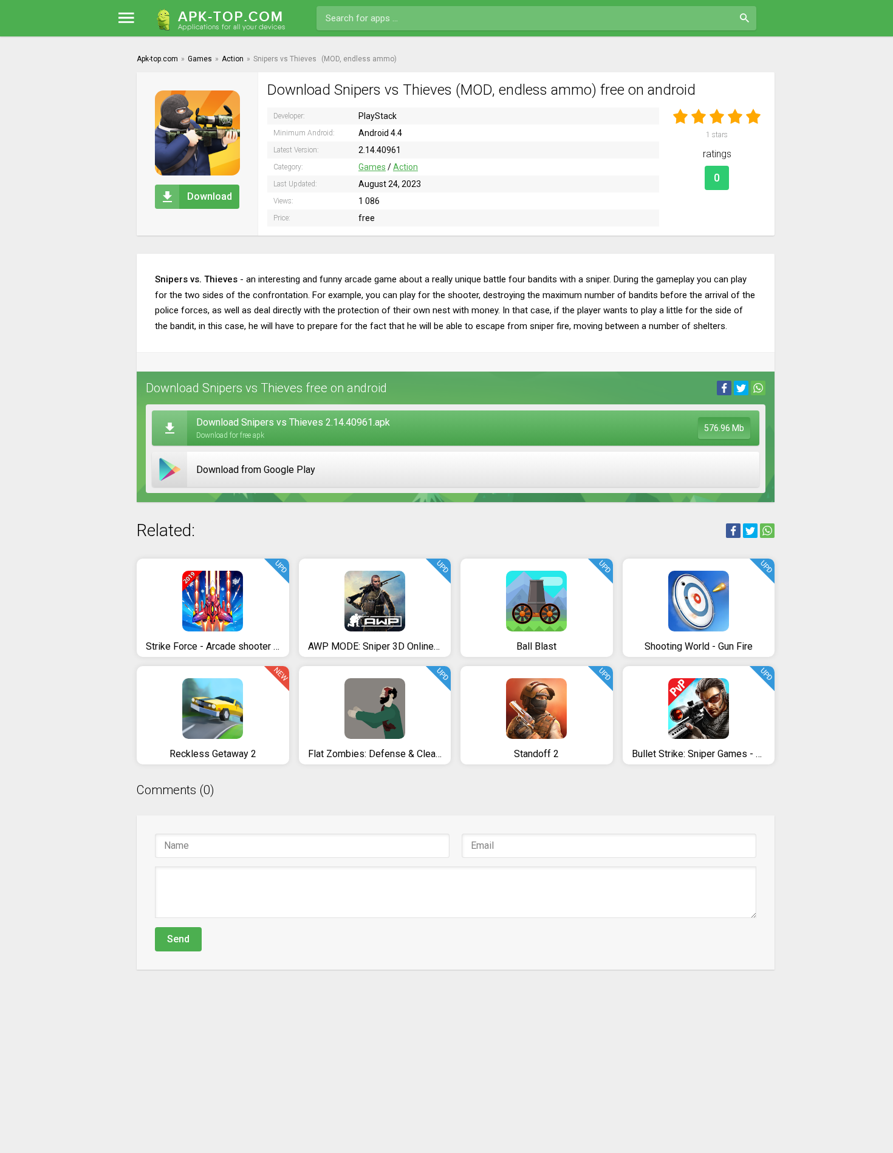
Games (372, 167)
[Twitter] (741, 388)
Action (405, 167)
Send (178, 939)
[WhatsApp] (758, 388)
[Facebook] (724, 388)
